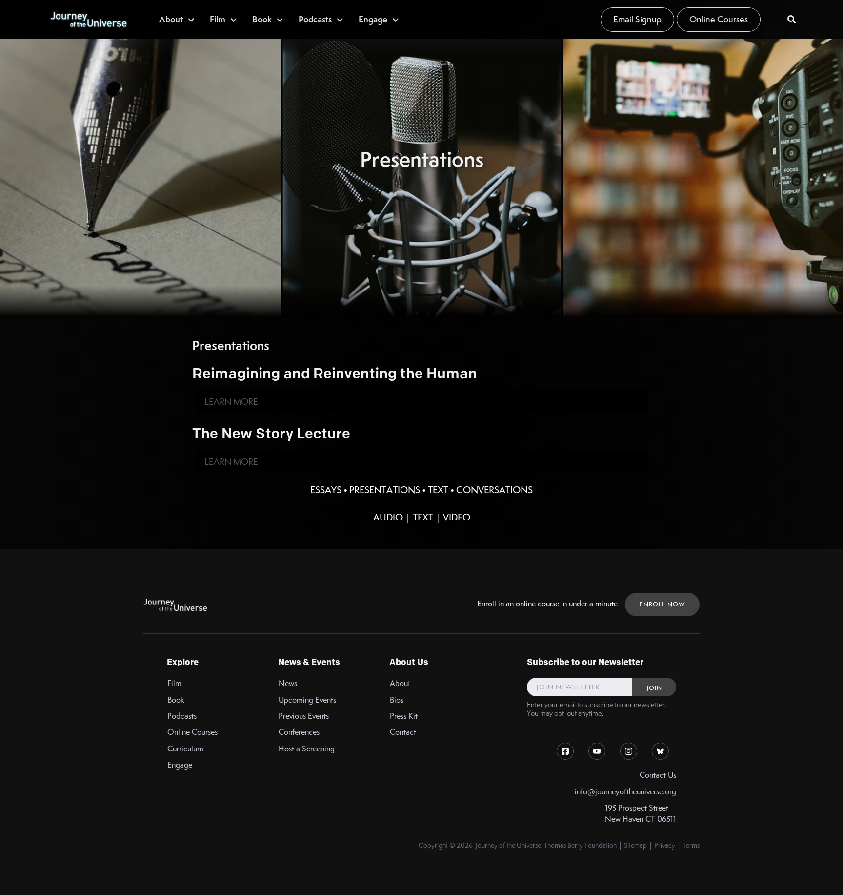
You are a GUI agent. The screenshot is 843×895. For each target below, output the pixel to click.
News (288, 683)
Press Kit (404, 716)
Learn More (231, 401)
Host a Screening (307, 749)
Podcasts (182, 716)
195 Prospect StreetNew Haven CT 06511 (640, 813)
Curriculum (185, 749)
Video (456, 517)
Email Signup (637, 19)
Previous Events (304, 716)
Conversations (494, 489)
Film (174, 683)
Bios (396, 700)
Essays (325, 489)
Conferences (299, 732)
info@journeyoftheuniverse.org (625, 792)
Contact (403, 732)
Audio (388, 517)
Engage (179, 765)
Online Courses (718, 19)
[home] (88, 19)
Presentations (384, 489)
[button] (177, 19)
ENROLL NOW (662, 604)
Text (438, 489)
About (400, 683)
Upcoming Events (307, 700)
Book (175, 700)
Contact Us (658, 775)
